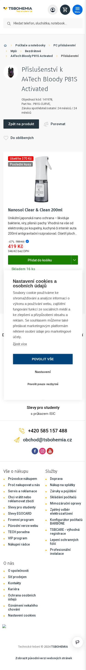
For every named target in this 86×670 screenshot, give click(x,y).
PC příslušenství (64, 45)
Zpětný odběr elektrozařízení (61, 511)
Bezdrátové (33, 51)
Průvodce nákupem (22, 479)
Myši (14, 51)
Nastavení (42, 371)
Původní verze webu (23, 526)
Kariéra (13, 589)
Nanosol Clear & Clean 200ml (35, 210)
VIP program (17, 538)
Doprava (56, 479)
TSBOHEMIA (59, 646)
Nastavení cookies (22, 615)
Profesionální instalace (60, 551)
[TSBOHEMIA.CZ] (17, 9)
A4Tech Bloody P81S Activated (32, 56)
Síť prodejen (17, 577)
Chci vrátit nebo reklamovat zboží (21, 499)
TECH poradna (19, 532)
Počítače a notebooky (30, 45)
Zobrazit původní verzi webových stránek (43, 658)
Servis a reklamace (22, 491)
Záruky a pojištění (63, 491)
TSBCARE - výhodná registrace (65, 531)
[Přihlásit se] (53, 10)
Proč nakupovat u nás (24, 485)
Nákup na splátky (62, 485)
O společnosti (18, 571)
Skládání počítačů (63, 497)
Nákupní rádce (19, 544)
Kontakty (14, 583)
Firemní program (21, 520)
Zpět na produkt (21, 124)
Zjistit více (20, 343)
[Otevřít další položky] (74, 260)
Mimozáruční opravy (65, 503)
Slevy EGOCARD (19, 513)
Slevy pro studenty (22, 507)
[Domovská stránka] (5, 46)
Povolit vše (42, 359)
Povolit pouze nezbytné (41, 384)
